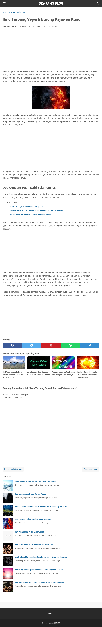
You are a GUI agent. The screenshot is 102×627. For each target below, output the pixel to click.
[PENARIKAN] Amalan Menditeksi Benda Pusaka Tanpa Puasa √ (36, 210)
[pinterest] (51, 345)
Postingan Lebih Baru (13, 469)
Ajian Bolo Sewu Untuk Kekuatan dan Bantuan (34, 544)
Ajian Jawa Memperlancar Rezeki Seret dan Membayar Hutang (41, 507)
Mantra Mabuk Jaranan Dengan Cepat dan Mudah (35, 481)
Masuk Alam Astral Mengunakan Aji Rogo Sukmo (30, 214)
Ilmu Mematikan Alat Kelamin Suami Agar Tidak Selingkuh (39, 582)
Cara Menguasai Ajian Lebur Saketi (29, 532)
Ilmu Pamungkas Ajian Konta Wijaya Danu (27, 207)
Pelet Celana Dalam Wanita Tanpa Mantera (33, 519)
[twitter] (31, 345)
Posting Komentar (49, 26)
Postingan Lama (90, 469)
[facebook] (12, 345)
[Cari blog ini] (97, 3)
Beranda (51, 614)
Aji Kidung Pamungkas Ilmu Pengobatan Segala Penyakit (39, 570)
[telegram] (89, 345)
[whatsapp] (70, 345)
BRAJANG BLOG (51, 3)
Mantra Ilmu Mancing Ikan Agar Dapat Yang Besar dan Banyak (41, 557)
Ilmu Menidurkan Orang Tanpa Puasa (30, 494)
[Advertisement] (51, 49)
